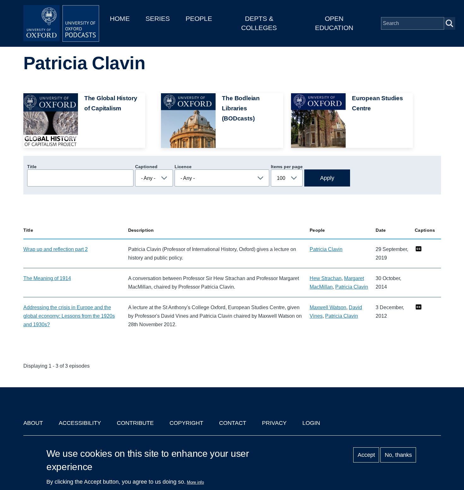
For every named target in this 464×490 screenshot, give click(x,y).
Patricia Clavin (326, 249)
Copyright (186, 423)
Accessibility (80, 423)
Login (311, 423)
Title (32, 166)
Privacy (274, 423)
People (199, 18)
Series (158, 18)
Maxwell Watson (328, 307)
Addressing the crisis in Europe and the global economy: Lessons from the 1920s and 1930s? (69, 316)
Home (120, 18)
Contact (232, 423)
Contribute (135, 423)
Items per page (287, 166)
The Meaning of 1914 (47, 278)
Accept (366, 455)
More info (195, 482)
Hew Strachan (326, 278)
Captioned (146, 166)
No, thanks (398, 455)
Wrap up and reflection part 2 (55, 249)
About (33, 423)
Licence (183, 166)
